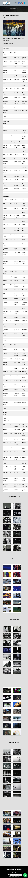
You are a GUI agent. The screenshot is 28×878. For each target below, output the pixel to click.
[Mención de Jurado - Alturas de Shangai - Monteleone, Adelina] (7, 541)
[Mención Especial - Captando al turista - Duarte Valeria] (17, 574)
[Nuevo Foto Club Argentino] (6, 3)
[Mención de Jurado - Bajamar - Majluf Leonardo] (7, 841)
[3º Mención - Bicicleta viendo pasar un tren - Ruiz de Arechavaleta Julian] (7, 834)
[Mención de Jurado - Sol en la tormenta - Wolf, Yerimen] (17, 602)
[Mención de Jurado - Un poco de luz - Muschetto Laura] (17, 773)
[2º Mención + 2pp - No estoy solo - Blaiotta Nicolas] (17, 827)
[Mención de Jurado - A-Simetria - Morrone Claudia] (17, 711)
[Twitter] (24, 3)
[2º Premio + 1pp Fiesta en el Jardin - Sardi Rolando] (17, 690)
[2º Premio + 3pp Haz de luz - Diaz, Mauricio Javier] (17, 567)
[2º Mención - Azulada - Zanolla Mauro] (17, 704)
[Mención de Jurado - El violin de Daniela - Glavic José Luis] (7, 732)
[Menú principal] (16, 3)
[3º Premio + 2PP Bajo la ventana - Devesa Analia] (7, 697)
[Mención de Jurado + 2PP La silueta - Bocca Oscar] (17, 650)
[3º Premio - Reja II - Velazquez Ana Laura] (7, 513)
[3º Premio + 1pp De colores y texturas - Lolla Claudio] (7, 574)
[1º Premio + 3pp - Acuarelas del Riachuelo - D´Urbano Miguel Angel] (7, 813)
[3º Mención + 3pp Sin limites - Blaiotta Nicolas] (7, 773)
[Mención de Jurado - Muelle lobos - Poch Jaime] (17, 595)
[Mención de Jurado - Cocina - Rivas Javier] (17, 657)
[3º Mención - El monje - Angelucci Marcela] (7, 527)
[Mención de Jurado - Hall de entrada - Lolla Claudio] (7, 548)
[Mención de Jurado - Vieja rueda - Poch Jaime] (17, 548)
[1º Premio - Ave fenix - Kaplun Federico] (7, 752)
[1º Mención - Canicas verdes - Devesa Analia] (7, 704)
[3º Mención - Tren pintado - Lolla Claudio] (7, 588)
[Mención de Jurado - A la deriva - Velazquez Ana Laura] (17, 609)
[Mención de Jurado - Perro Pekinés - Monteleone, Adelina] (7, 534)
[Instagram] (21, 3)
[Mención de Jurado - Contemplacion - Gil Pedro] (7, 794)
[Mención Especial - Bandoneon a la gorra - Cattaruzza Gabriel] (17, 820)
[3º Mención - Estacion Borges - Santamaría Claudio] (7, 711)
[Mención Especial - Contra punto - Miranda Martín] (17, 759)
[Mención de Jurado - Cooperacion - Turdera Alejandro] (17, 787)
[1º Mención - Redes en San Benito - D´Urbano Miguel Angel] (7, 766)
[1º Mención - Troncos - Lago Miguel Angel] (7, 581)
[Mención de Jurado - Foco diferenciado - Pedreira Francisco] (7, 664)
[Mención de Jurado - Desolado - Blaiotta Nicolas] (17, 855)
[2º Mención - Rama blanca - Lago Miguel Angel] (17, 520)
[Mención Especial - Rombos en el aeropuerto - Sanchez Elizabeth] (17, 636)
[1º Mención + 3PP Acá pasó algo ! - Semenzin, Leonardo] (7, 520)
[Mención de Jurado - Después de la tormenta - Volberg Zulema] (17, 671)
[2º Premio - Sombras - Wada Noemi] (17, 629)
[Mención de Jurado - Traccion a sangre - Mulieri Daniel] (7, 787)
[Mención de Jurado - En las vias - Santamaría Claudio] (7, 725)
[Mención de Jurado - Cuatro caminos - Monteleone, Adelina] (7, 609)
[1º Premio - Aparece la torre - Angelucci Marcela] (7, 506)
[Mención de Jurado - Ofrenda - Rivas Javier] (17, 725)
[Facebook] (19, 3)
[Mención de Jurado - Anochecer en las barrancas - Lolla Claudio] (17, 541)
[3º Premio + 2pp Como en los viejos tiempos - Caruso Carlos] (7, 759)
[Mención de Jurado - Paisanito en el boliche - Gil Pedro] (17, 834)
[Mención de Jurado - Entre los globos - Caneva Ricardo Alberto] (17, 848)
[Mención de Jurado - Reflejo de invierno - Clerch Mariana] (17, 718)
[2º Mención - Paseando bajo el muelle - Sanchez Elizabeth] (17, 643)
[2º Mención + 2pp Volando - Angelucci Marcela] (17, 581)
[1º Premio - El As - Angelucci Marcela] (7, 567)
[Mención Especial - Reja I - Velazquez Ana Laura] (17, 513)
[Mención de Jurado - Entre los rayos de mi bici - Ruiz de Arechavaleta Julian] (17, 841)
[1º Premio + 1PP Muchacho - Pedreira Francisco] (7, 629)
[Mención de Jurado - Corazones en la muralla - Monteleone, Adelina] (7, 602)
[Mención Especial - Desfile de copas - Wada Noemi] (17, 697)
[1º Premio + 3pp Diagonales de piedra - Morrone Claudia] (7, 690)
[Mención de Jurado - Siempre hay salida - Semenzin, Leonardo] (17, 534)
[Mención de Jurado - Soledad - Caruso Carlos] (17, 794)
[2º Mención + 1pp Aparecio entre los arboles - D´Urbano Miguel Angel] (17, 766)
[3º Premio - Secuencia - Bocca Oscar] (7, 636)
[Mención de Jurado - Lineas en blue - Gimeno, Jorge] (17, 588)
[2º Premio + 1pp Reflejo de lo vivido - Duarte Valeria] (17, 506)
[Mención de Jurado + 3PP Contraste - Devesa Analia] (7, 657)
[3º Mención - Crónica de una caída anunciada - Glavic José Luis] (7, 650)
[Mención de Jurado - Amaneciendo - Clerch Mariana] (17, 664)
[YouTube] (23, 3)
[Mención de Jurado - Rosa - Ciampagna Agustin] (17, 732)
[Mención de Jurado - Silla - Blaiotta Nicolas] (7, 780)
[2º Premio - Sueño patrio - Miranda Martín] (17, 813)
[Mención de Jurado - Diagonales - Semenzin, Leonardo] (7, 595)
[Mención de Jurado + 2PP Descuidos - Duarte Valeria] (17, 527)
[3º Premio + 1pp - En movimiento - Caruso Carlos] (7, 820)
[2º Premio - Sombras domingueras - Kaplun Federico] (17, 752)
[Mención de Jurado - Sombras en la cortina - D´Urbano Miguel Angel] (7, 855)
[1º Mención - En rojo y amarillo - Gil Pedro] (7, 827)
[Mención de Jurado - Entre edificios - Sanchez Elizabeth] (7, 671)
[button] (25, 875)
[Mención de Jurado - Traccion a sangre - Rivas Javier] (7, 718)
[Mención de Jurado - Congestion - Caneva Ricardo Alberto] (7, 848)
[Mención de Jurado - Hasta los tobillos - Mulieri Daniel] (17, 780)
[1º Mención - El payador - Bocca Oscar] (7, 643)
